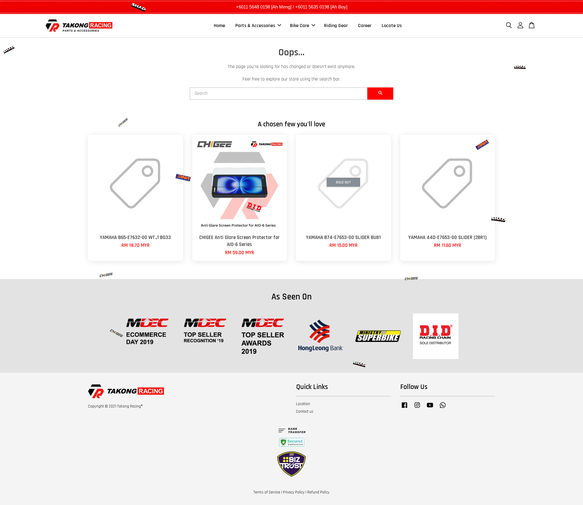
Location (303, 403)
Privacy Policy (294, 492)
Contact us (304, 411)
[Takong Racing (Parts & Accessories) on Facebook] (404, 408)
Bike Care (299, 25)
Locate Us (392, 25)
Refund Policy (318, 492)
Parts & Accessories (255, 25)
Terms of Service (267, 492)
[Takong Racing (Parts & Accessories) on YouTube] (430, 408)
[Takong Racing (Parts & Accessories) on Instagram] (417, 408)
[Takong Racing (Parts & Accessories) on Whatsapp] (442, 408)
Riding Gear (336, 25)
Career (364, 25)
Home (219, 25)
